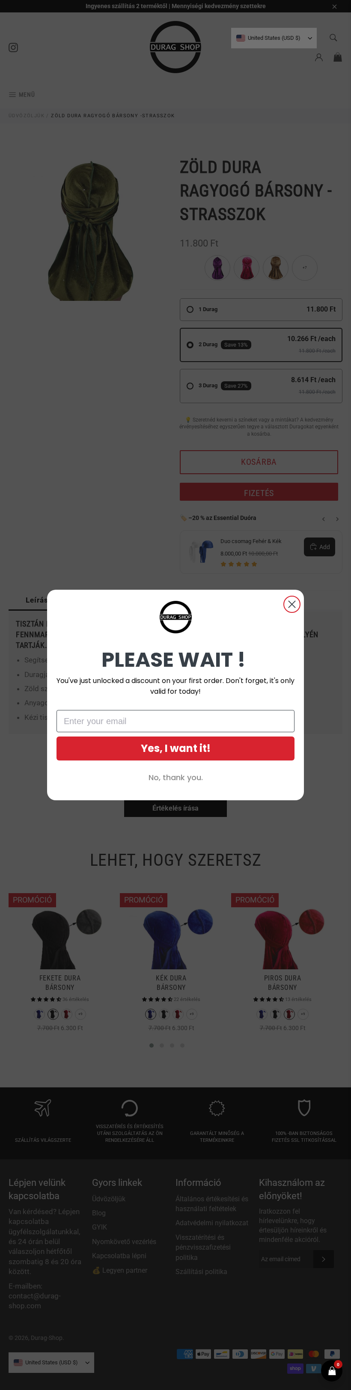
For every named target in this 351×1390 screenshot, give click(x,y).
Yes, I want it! (176, 748)
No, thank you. (176, 777)
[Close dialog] (292, 604)
